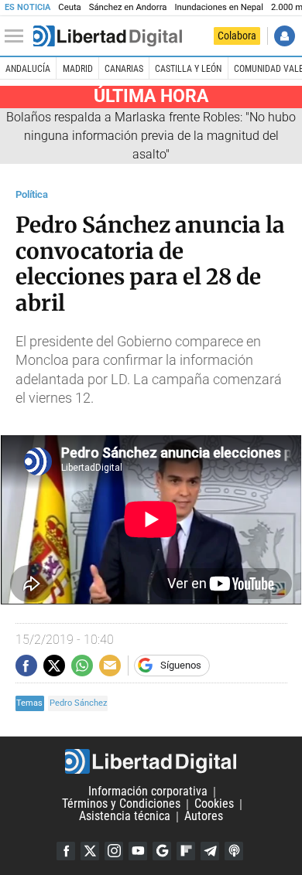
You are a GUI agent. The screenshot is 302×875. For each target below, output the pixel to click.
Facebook (66, 851)
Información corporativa (148, 792)
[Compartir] (26, 665)
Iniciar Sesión (284, 36)
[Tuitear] (54, 665)
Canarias (124, 68)
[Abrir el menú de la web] (18, 36)
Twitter (90, 851)
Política (31, 194)
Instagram (114, 851)
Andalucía (27, 68)
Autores (203, 816)
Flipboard (186, 851)
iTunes (234, 851)
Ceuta (69, 7)
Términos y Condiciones (121, 804)
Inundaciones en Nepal (218, 7)
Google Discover (162, 851)
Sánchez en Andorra (128, 7)
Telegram (210, 851)
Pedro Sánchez (78, 703)
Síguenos (180, 665)
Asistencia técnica (124, 816)
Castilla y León (188, 68)
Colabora (237, 35)
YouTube (138, 851)
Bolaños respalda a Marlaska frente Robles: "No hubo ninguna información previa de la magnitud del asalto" (151, 136)
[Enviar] (82, 665)
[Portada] (107, 36)
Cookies (214, 804)
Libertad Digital (151, 761)
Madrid (78, 68)
